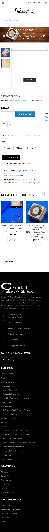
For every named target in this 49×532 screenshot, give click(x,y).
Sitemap (4, 522)
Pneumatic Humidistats (11, 394)
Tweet (8, 148)
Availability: (5, 100)
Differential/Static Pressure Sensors (16, 410)
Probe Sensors (6, 402)
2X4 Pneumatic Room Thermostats (16, 434)
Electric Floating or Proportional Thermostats (21, 36)
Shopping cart (6, 480)
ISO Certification (7, 492)
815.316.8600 (13, 340)
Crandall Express (7, 374)
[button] (9, 239)
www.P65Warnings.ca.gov (31, 183)
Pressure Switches (10, 414)
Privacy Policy (6, 505)
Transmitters (17, 226)
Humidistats (5, 386)
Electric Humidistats (10, 390)
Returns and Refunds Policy (18, 175)
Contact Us (5, 476)
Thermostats (27, 34)
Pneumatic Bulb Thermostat (13, 447)
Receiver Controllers (8, 418)
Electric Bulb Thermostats (12, 438)
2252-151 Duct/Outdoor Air (12, 229)
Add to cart (26, 114)
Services (4, 488)
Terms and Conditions (9, 513)
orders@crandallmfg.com (17, 346)
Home (16, 34)
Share (19, 148)
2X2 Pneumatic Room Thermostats (37, 226)
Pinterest (32, 148)
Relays (3, 422)
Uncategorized (6, 459)
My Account (5, 484)
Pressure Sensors (7, 406)
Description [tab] (12, 157)
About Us (4, 472)
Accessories (5, 378)
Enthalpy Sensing (7, 382)
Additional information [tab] (18, 163)
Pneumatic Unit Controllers (13, 451)
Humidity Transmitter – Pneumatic (16, 398)
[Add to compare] (4, 124)
